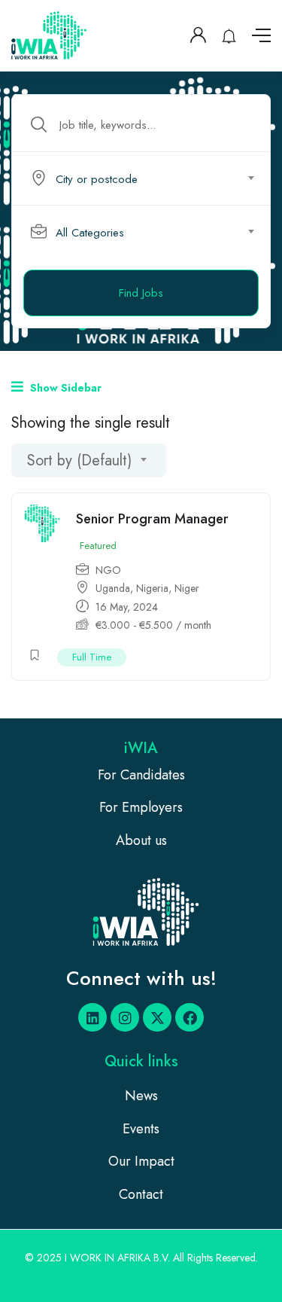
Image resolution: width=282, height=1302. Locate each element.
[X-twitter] (157, 1017)
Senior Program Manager (152, 519)
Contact (141, 1194)
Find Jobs (141, 293)
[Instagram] (125, 1017)
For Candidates (141, 775)
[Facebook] (189, 1017)
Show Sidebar (64, 387)
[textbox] (140, 178)
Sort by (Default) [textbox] (79, 460)
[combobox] (149, 178)
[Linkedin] (92, 1017)
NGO (108, 570)
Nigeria (152, 588)
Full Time (91, 657)
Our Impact (141, 1161)
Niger (186, 588)
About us (141, 840)
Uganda (113, 588)
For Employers (141, 807)
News (141, 1095)
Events (141, 1129)
